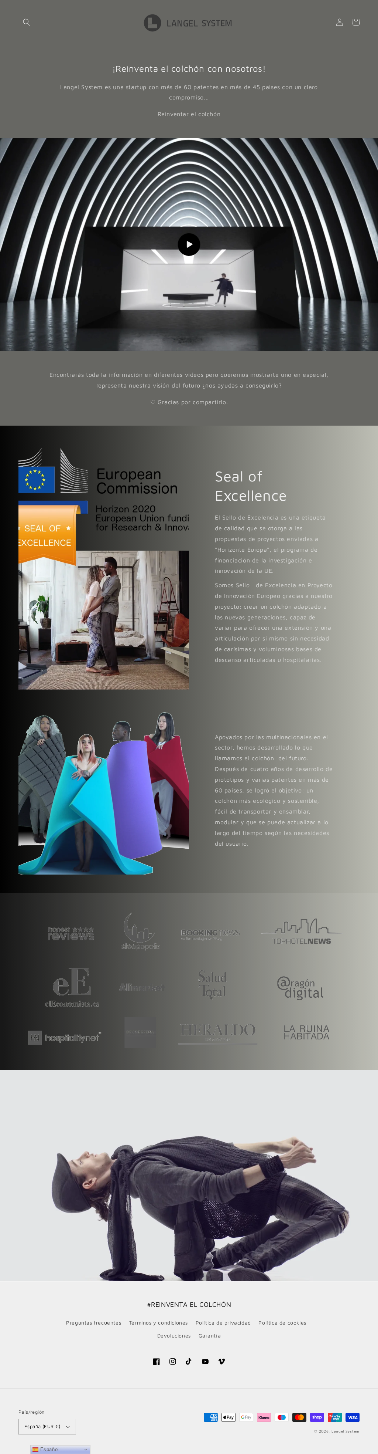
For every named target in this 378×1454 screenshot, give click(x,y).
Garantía (210, 1335)
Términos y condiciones (158, 1322)
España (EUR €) (42, 1426)
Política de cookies (282, 1322)
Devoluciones (174, 1335)
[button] (26, 22)
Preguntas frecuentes (93, 1322)
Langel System (345, 1431)
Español (48, 1449)
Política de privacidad (223, 1322)
